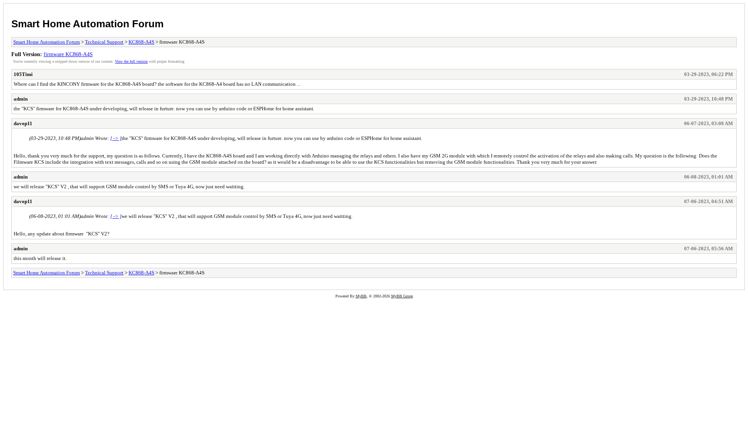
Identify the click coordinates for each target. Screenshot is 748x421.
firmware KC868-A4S (68, 54)
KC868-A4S (141, 42)
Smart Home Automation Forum (87, 24)
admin (21, 99)
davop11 (23, 123)
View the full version (131, 61)
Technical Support (104, 42)
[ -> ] (116, 138)
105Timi (23, 74)
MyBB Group (402, 296)
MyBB (361, 296)
